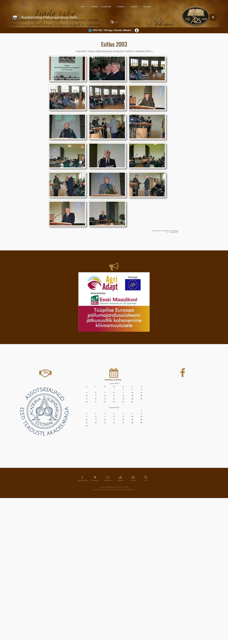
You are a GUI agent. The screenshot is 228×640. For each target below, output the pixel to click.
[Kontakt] (137, 31)
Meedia (127, 30)
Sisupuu (120, 480)
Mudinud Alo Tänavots (115, 489)
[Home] (15, 17)
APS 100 (97, 30)
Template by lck (129, 489)
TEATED (94, 7)
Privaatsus (95, 480)
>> (119, 383)
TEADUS (133, 7)
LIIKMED (120, 7)
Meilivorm (107, 480)
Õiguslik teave (82, 480)
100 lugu (108, 30)
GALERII (147, 7)
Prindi (133, 480)
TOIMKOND (106, 7)
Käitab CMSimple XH (100, 489)
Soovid (117, 30)
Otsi (145, 480)
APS (82, 7)
